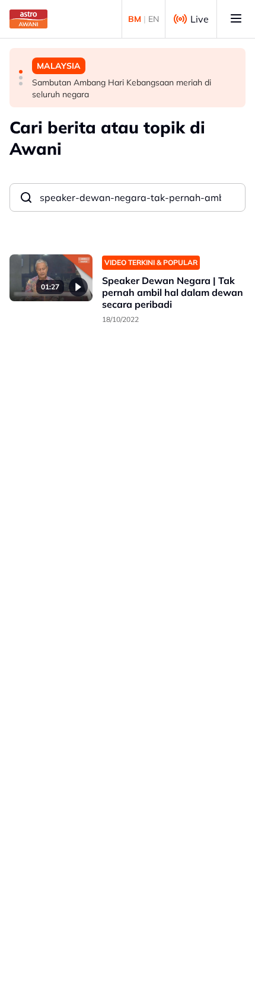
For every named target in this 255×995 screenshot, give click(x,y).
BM (134, 19)
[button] (21, 72)
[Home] (28, 19)
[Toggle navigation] (236, 19)
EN (153, 19)
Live (199, 19)
